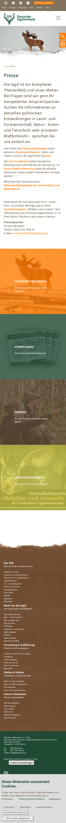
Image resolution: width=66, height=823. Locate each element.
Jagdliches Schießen (11, 641)
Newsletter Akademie (12, 715)
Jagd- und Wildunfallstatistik (15, 684)
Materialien (8, 712)
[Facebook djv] (13, 3)
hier (48, 156)
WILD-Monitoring (11, 663)
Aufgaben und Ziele (11, 572)
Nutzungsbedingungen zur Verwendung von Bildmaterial (32, 187)
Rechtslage (8, 626)
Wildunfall (8, 669)
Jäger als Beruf (9, 623)
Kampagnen (8, 657)
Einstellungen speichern (15, 812)
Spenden (7, 595)
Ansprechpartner (10, 581)
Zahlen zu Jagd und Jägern (14, 681)
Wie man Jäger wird (11, 620)
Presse (4, 8)
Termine (12, 8)
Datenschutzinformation (31, 799)
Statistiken (25, 807)
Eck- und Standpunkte (12, 584)
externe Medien (44, 807)
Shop (47, 8)
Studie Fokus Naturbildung (14, 690)
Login (35, 759)
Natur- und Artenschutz (13, 617)
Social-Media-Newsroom (19, 169)
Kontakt (39, 8)
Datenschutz (9, 759)
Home (6, 66)
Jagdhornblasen (10, 638)
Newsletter (8, 599)
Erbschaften (8, 593)
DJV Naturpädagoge (11, 703)
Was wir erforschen (11, 665)
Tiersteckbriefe (9, 687)
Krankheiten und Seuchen (14, 629)
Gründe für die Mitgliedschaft (15, 575)
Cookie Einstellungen (21, 763)
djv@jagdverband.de (18, 753)
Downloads (22, 8)
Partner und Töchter (12, 587)
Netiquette (8, 601)
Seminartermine (10, 718)
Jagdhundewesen (10, 632)
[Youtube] (20, 3)
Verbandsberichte (10, 590)
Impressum (27, 759)
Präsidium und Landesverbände (16, 578)
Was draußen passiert (12, 614)
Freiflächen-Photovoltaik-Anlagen (17, 654)
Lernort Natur (9, 709)
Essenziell (9, 807)
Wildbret (7, 635)
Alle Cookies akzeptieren (18, 818)
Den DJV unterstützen (43, 3)
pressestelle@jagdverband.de (30, 233)
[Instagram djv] (5, 3)
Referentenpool (10, 706)
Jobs (31, 8)
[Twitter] (28, 3)
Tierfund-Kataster (11, 660)
